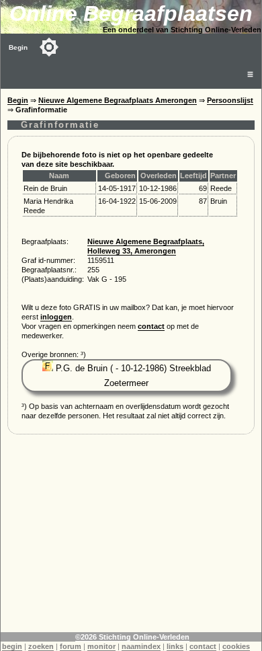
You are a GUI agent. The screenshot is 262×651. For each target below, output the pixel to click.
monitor (101, 646)
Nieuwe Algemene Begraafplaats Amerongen (117, 100)
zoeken (41, 646)
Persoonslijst (230, 100)
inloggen (56, 317)
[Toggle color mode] (49, 47)
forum (70, 646)
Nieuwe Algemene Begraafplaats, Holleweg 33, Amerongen (145, 246)
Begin (18, 47)
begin (12, 646)
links (175, 646)
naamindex (141, 646)
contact (151, 326)
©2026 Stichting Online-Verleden (132, 637)
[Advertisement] (131, 538)
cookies (236, 646)
